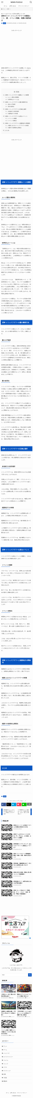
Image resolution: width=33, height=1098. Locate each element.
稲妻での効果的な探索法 (14, 127)
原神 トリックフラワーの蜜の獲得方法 (16, 102)
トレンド (5, 1063)
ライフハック (7, 1070)
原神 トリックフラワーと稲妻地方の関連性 (17, 123)
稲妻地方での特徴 (13, 113)
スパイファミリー (8, 1056)
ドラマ (5, 1067)
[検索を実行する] (30, 975)
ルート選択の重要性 (13, 97)
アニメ (5, 1046)
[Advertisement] (16, 48)
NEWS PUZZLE (16, 2)
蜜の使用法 (11, 106)
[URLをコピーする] (29, 804)
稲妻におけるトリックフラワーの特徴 (18, 125)
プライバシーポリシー (22, 1092)
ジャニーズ (6, 1053)
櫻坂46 (5, 1081)
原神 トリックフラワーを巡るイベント (16, 116)
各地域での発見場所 (13, 111)
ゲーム (5, 1049)
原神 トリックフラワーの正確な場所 (15, 109)
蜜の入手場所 (11, 104)
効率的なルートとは (13, 99)
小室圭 (5, 1077)
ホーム (7, 1092)
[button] (3, 804)
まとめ (7, 130)
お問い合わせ (13, 1092)
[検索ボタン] (31, 2)
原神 (4, 23)
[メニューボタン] (2, 2)
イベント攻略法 (12, 120)
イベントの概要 (12, 118)
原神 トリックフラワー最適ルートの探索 (17, 95)
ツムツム (5, 1060)
